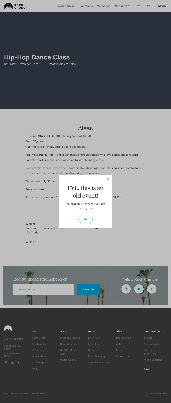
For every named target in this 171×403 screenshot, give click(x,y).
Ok (85, 219)
